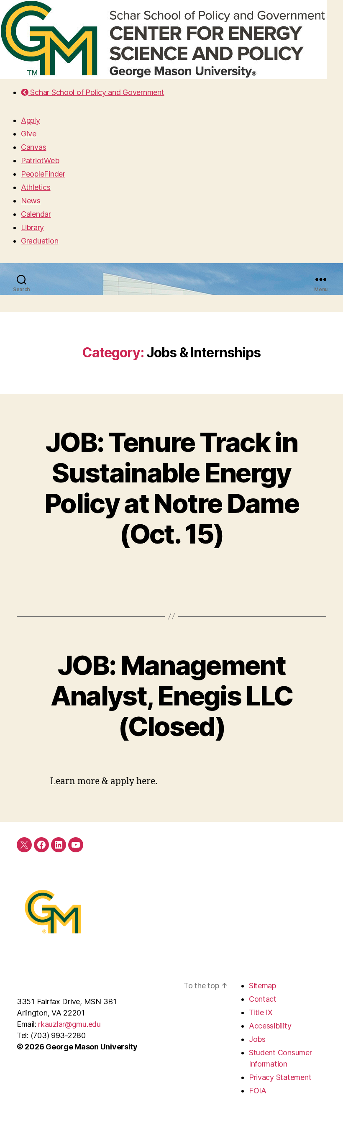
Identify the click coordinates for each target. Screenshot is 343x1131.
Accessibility (270, 1025)
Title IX (261, 1012)
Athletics (36, 187)
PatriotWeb (40, 160)
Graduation (39, 240)
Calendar (36, 214)
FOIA (257, 1090)
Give (28, 133)
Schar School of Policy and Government (96, 92)
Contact (262, 999)
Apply (30, 120)
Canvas (33, 147)
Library (32, 227)
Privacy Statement (280, 1077)
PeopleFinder (43, 173)
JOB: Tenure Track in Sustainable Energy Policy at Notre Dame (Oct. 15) (171, 488)
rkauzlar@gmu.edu (69, 1024)
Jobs (257, 1039)
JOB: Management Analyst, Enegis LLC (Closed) (171, 695)
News (31, 200)
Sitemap (262, 985)
